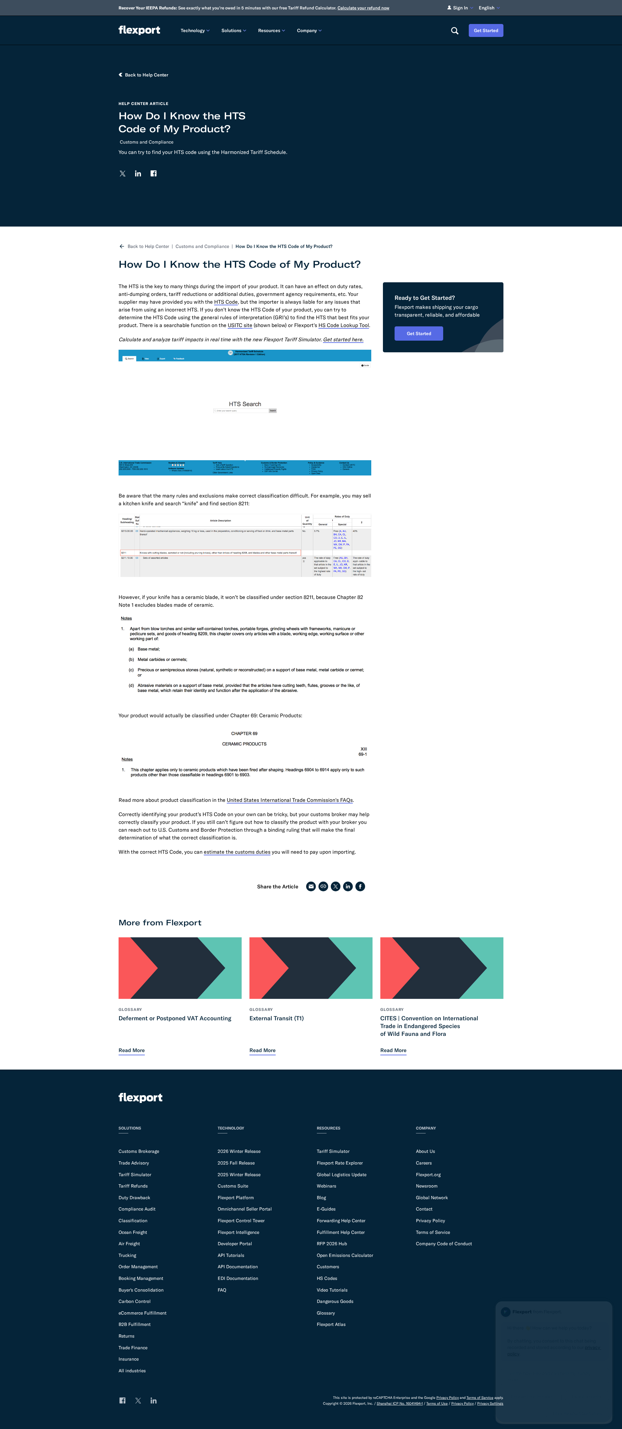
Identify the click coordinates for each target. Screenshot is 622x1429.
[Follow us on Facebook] (153, 173)
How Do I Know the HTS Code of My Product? (284, 246)
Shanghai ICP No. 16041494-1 (400, 1403)
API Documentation (238, 1267)
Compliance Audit (137, 1209)
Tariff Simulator (135, 1174)
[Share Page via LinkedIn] (348, 886)
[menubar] (310, 30)
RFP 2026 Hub (332, 1244)
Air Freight (129, 1244)
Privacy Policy (430, 1221)
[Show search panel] (454, 30)
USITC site (240, 325)
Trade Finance (133, 1348)
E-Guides (326, 1209)
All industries (132, 1371)
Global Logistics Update (341, 1174)
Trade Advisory (134, 1163)
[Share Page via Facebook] (360, 886)
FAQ (222, 1290)
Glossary (326, 1313)
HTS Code (226, 302)
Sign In (460, 8)
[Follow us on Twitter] (122, 173)
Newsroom (427, 1186)
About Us (425, 1151)
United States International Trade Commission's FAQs (290, 800)
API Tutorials (231, 1255)
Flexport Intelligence (238, 1232)
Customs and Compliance (146, 142)
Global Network (432, 1198)
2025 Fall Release (236, 1163)
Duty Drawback (134, 1198)
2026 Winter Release (239, 1151)
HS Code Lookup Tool (343, 325)
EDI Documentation (238, 1278)
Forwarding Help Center (341, 1221)
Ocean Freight (133, 1232)
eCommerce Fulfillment (143, 1313)
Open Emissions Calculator (345, 1255)
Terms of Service (433, 1232)
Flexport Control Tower (241, 1221)
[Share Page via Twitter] (335, 886)
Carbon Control (135, 1301)
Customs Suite (233, 1186)
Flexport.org (428, 1174)
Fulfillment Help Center (341, 1232)
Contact (424, 1209)
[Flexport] (139, 30)
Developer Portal (235, 1244)
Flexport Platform (236, 1198)
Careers (424, 1163)
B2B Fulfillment (135, 1324)
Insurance (129, 1359)
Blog (321, 1198)
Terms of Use (437, 1403)
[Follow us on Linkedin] (138, 173)
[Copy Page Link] (323, 886)
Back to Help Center (148, 246)
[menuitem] (196, 30)
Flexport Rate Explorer (340, 1163)
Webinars (326, 1186)
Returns (126, 1336)
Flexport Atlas (331, 1324)
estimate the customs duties (237, 852)
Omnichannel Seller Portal (245, 1209)
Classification (133, 1221)
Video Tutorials (332, 1290)
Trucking (127, 1255)
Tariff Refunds (133, 1186)
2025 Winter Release (239, 1174)
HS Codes (327, 1278)
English (486, 8)
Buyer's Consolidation (141, 1290)
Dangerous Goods (335, 1301)
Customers (328, 1267)
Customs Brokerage (139, 1151)
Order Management (138, 1267)
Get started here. (343, 339)
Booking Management (141, 1278)
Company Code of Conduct (444, 1244)
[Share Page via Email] (311, 886)
